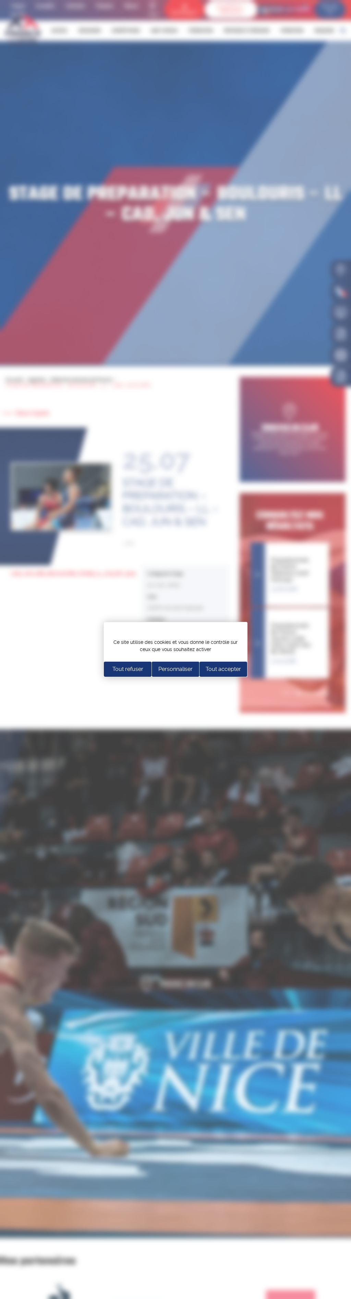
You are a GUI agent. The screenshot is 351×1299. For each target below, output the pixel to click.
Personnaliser (175, 669)
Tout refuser (127, 669)
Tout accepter (223, 669)
